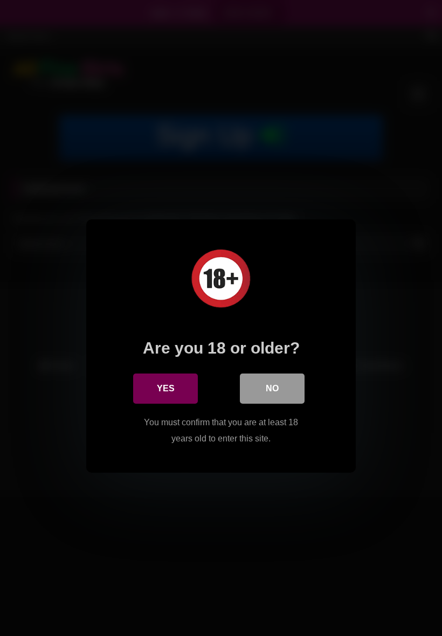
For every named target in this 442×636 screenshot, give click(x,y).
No (272, 388)
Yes (166, 388)
